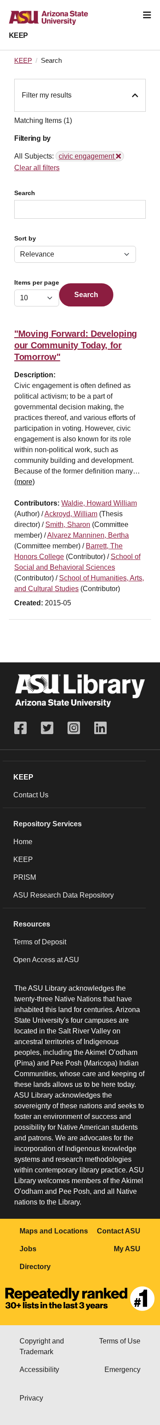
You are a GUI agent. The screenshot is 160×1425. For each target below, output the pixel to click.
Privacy (31, 1398)
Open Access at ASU (46, 960)
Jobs (28, 1249)
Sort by (25, 238)
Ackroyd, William (70, 514)
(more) (24, 482)
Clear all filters (37, 167)
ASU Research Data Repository (63, 895)
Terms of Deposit (39, 942)
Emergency (122, 1369)
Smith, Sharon (67, 524)
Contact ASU (118, 1231)
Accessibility (39, 1369)
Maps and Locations (54, 1231)
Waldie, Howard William (99, 503)
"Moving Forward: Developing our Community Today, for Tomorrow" (75, 345)
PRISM (24, 877)
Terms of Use (119, 1341)
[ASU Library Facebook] (24, 728)
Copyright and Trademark (42, 1346)
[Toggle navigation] (147, 15)
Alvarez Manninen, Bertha (88, 535)
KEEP (18, 35)
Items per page (36, 282)
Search (24, 193)
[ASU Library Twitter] (47, 728)
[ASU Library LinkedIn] (100, 728)
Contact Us (30, 795)
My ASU (127, 1249)
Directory (35, 1266)
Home (22, 841)
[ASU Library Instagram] (73, 728)
